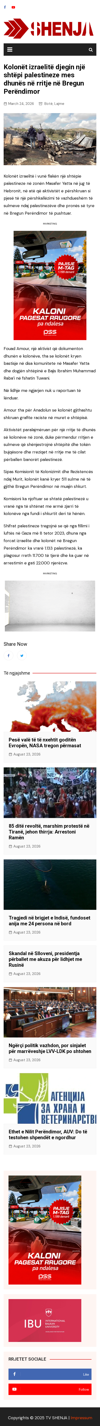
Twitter (22, 655)
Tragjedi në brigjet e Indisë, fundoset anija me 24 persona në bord (49, 921)
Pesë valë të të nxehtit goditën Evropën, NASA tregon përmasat (45, 742)
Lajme (59, 103)
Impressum (81, 1417)
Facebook (4, 7)
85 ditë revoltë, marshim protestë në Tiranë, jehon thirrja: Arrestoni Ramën (49, 832)
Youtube (13, 7)
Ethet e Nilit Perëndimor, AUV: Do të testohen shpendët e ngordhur (48, 1134)
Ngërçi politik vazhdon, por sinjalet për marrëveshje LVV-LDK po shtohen (50, 1048)
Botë (48, 103)
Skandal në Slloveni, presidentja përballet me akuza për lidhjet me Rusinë (45, 959)
